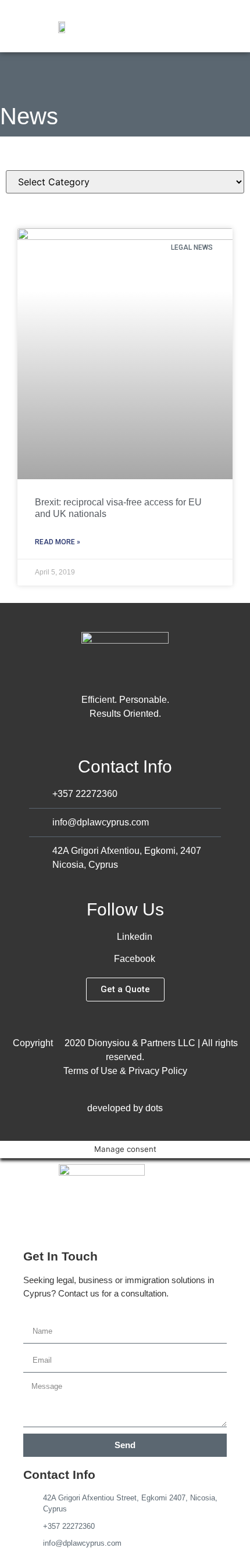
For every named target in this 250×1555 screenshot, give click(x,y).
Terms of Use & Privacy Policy (125, 1071)
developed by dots (125, 1108)
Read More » (57, 542)
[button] (236, 26)
